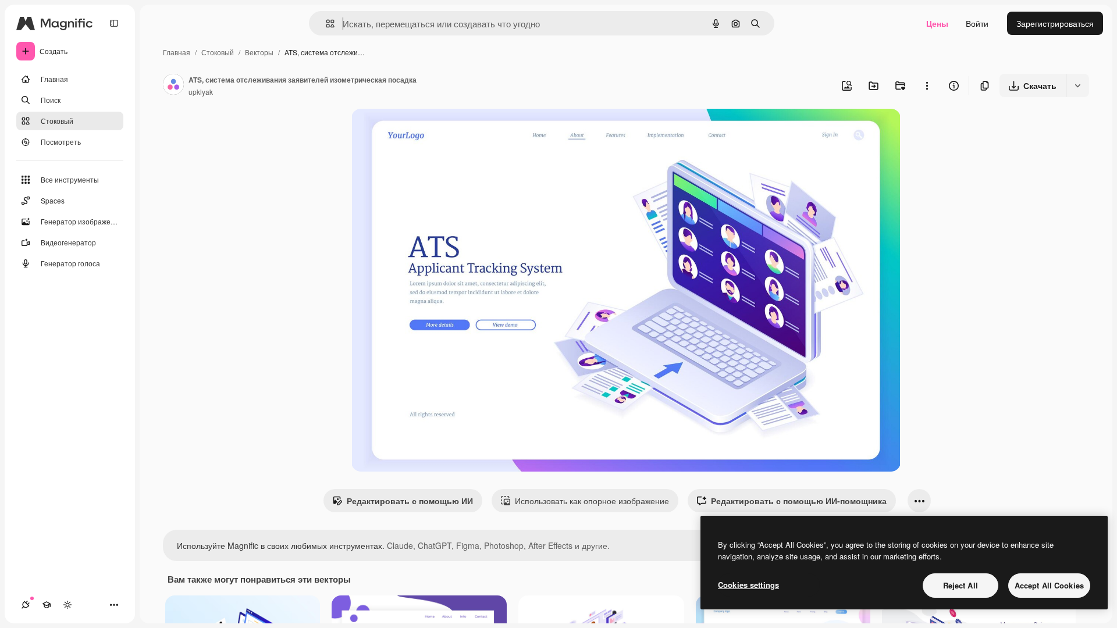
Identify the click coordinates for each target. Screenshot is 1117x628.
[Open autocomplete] (325, 23)
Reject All (960, 585)
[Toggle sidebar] (114, 23)
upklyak (200, 92)
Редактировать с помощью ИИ (410, 500)
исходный (429, 131)
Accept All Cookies (1049, 585)
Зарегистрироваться (1055, 23)
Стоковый (217, 52)
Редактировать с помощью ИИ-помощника (799, 500)
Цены (937, 23)
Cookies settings (748, 584)
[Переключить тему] (67, 604)
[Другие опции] (926, 85)
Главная (176, 52)
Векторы (259, 52)
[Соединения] (25, 604)
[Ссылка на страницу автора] (173, 85)
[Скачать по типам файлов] (1077, 85)
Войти (977, 23)
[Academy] (46, 604)
